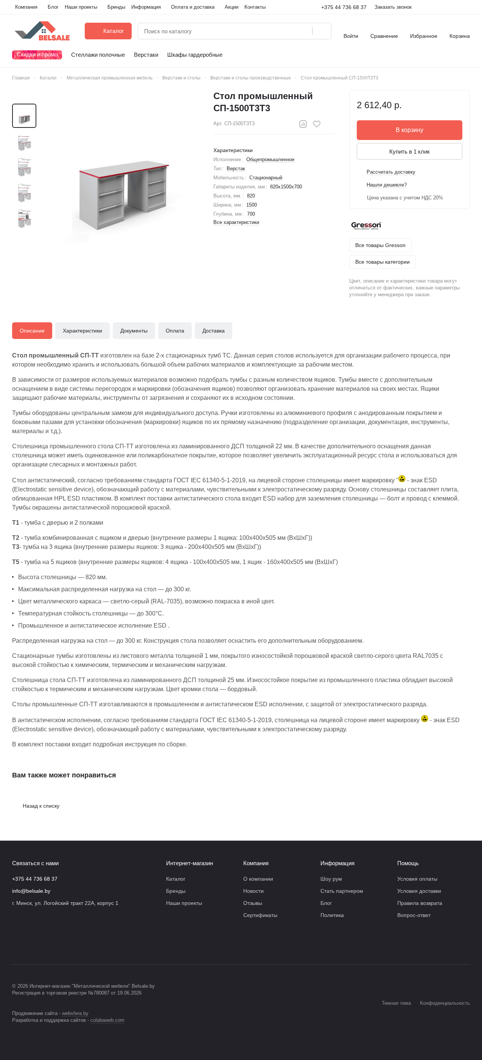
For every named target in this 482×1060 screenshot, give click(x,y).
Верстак (236, 168)
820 (251, 196)
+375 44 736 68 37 (344, 7)
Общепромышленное (270, 159)
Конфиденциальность (445, 1003)
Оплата (175, 331)
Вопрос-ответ (414, 915)
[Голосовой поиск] (303, 31)
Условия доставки (419, 891)
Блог (326, 903)
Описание (32, 331)
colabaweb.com (107, 1020)
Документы (134, 331)
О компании (258, 879)
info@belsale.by (31, 891)
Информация (337, 863)
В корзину (409, 130)
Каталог (175, 879)
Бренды (175, 891)
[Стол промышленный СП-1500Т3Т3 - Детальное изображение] (122, 167)
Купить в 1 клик (409, 151)
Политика (332, 915)
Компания (256, 863)
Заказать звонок (393, 7)
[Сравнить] (303, 124)
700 (251, 214)
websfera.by (75, 1013)
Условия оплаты (417, 879)
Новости (253, 891)
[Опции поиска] (287, 31)
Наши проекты (184, 903)
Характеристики (82, 331)
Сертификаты (260, 915)
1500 (251, 205)
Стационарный (265, 177)
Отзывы (252, 903)
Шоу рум (331, 879)
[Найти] (321, 31)
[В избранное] (316, 124)
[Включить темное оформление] (467, 7)
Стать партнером (341, 891)
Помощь (408, 863)
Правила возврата (419, 903)
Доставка (213, 331)
